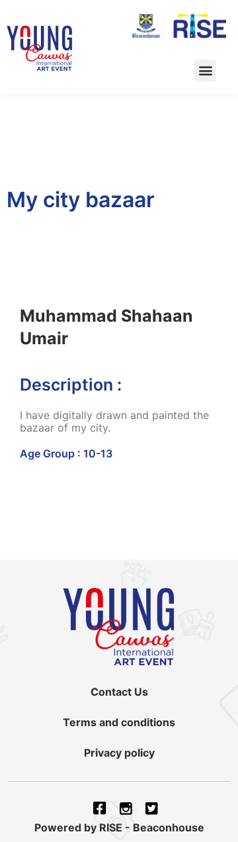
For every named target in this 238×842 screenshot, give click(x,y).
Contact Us (119, 691)
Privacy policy (119, 752)
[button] (205, 70)
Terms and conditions (119, 722)
